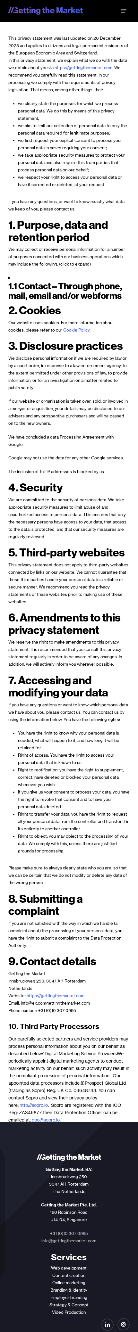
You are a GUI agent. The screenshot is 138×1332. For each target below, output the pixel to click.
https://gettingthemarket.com (83, 67)
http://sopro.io (34, 1105)
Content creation (68, 1275)
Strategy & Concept (69, 1304)
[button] (123, 11)
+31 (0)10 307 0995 (69, 1233)
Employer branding (68, 1297)
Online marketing (68, 1282)
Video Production (69, 1312)
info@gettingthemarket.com (68, 1240)
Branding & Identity (68, 1290)
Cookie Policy (76, 330)
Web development (69, 1267)
